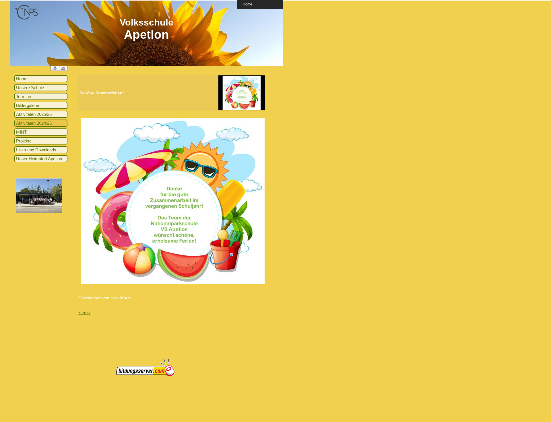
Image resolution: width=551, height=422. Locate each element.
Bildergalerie (27, 105)
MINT (21, 132)
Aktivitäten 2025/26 (34, 114)
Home (247, 4)
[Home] (26, 18)
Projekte (24, 140)
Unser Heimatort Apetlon (39, 158)
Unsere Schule (30, 87)
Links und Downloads (36, 149)
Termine (23, 96)
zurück (84, 312)
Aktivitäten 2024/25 (34, 123)
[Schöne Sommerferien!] (241, 109)
